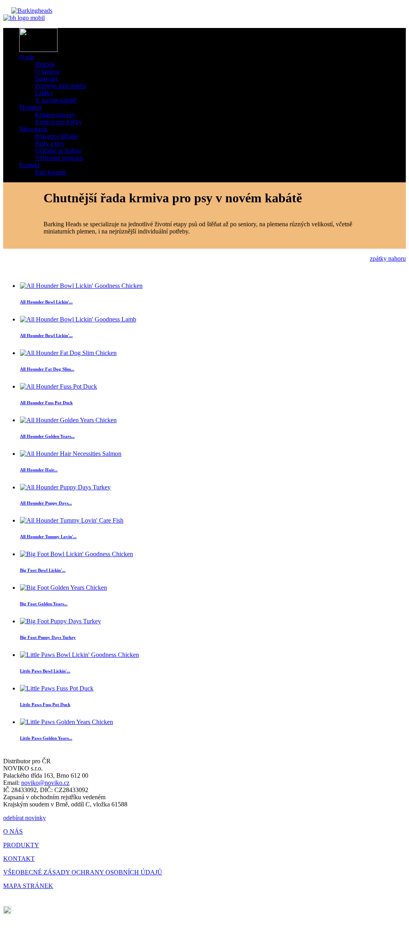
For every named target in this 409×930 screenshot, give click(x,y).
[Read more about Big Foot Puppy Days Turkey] (60, 621)
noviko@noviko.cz (45, 782)
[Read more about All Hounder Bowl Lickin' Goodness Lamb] (78, 319)
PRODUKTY (21, 845)
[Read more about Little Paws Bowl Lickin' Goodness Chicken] (79, 654)
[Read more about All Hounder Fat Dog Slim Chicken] (68, 352)
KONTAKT (19, 858)
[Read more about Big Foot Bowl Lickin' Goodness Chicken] (76, 554)
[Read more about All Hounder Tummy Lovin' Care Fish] (71, 520)
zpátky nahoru (388, 258)
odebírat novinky (24, 817)
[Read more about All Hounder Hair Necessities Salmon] (70, 453)
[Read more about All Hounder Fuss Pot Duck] (58, 386)
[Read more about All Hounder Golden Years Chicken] (68, 420)
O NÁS (13, 831)
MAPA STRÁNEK (28, 885)
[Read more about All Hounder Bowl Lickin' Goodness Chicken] (81, 285)
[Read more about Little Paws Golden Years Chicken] (66, 721)
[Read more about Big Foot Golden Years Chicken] (63, 587)
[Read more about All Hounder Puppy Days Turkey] (65, 487)
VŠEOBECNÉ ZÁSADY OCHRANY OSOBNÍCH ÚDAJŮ (82, 872)
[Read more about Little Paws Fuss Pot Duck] (56, 688)
